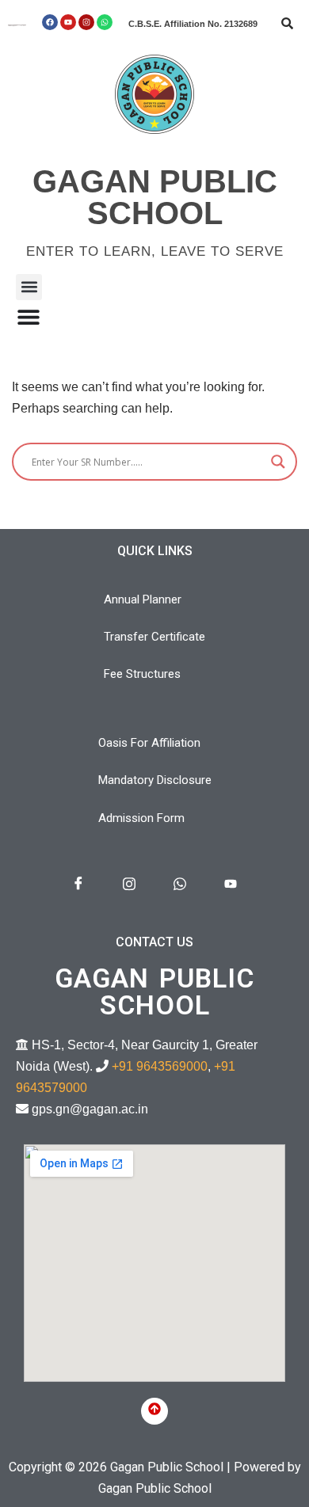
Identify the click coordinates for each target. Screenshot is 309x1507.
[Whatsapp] (105, 22)
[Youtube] (68, 22)
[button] (29, 287)
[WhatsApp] (180, 884)
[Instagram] (86, 22)
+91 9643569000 (160, 1066)
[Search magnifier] (278, 462)
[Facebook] (50, 22)
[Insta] (129, 884)
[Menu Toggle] (28, 317)
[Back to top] (154, 1411)
